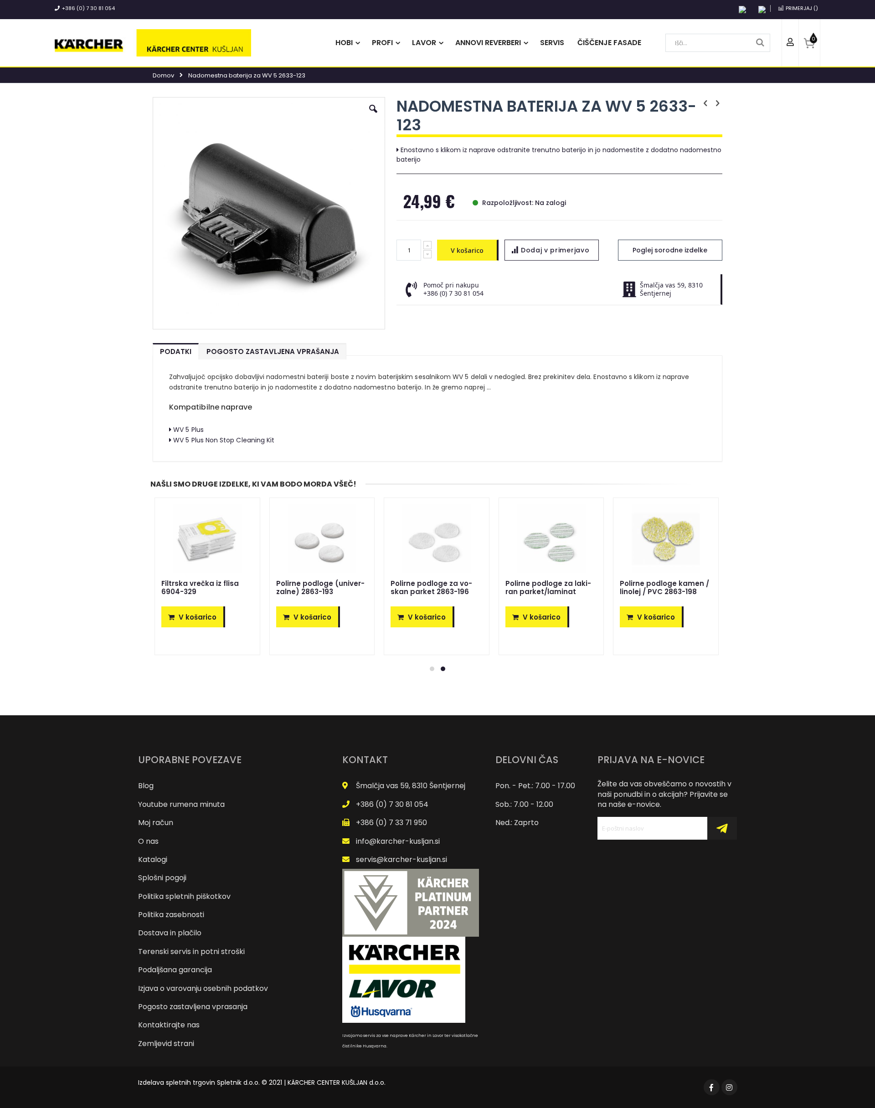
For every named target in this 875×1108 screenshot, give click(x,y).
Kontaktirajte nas (169, 1025)
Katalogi (152, 859)
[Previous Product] (705, 103)
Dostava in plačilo (169, 933)
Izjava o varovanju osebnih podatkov (203, 988)
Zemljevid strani (166, 1043)
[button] (373, 115)
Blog (146, 785)
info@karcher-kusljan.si (398, 841)
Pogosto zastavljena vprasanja (192, 1006)
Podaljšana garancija (175, 969)
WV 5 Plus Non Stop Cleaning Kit (223, 440)
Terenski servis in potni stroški (191, 951)
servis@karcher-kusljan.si (401, 859)
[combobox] (717, 43)
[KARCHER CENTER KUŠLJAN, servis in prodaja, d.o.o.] (153, 43)
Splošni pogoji (162, 877)
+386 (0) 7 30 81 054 (88, 8)
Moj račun (155, 822)
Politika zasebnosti (171, 914)
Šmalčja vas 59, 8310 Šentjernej (410, 785)
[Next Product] (717, 103)
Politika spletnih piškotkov (184, 896)
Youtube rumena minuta (181, 804)
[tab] (176, 349)
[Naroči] (722, 828)
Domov (163, 75)
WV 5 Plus (188, 429)
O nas (148, 841)
